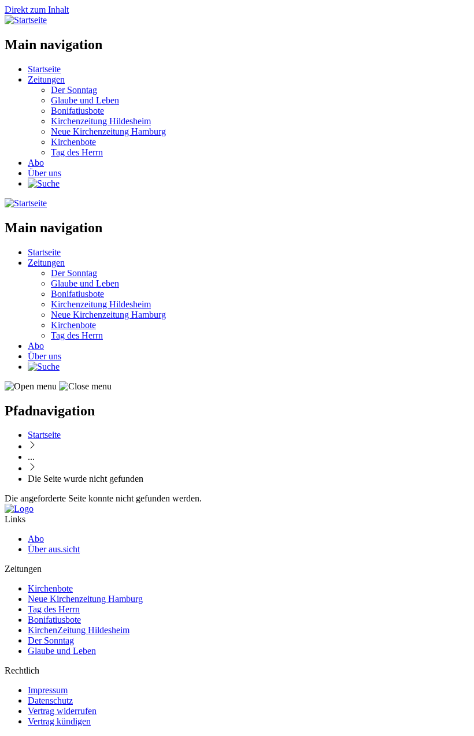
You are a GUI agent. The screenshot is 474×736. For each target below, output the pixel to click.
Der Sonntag (74, 90)
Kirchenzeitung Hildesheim (101, 121)
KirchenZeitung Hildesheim (78, 630)
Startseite (44, 69)
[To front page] (19, 509)
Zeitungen (46, 79)
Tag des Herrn (77, 152)
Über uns (44, 173)
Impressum (48, 690)
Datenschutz (50, 700)
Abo (36, 163)
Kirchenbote (73, 142)
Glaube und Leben (85, 100)
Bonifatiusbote (77, 111)
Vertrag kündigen (59, 721)
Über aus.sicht (54, 549)
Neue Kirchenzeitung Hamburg (108, 131)
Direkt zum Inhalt (37, 9)
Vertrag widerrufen (62, 711)
